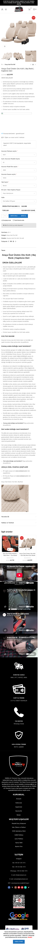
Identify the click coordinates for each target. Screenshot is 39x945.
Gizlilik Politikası (19, 835)
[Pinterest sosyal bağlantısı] (13, 241)
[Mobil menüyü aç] (6, 9)
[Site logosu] (19, 9)
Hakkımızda (18, 803)
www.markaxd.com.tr (21, 471)
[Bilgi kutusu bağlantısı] (19, 669)
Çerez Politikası (19, 839)
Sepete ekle (13, 216)
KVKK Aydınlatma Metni (19, 831)
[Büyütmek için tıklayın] (5, 46)
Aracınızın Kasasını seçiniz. (9, 174)
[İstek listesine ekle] (11, 549)
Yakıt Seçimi (5, 182)
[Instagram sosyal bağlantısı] (15, 887)
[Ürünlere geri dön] (33, 65)
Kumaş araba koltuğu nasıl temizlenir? (13, 423)
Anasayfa (18, 798)
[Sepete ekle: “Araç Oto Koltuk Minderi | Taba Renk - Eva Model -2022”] (8, 549)
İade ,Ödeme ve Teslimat (19, 827)
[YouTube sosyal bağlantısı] (19, 887)
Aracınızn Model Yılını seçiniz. (9, 166)
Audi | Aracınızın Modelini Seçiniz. (10, 159)
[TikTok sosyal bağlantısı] (28, 887)
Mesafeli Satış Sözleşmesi (19, 823)
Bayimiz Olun (18, 846)
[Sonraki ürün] (35, 65)
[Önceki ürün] (31, 65)
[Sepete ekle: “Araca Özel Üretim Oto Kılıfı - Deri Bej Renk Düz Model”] (25, 549)
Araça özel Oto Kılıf (10, 64)
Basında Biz (19, 811)
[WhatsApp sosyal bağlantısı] (16, 241)
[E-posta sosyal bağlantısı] (11, 241)
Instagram (19, 858)
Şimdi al (23, 216)
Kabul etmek (19, 941)
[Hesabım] (2, 9)
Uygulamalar (18, 807)
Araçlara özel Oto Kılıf (13, 238)
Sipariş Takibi (18, 842)
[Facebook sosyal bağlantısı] (9, 241)
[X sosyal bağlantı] (12, 887)
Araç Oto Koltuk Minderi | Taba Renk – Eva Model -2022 (10, 555)
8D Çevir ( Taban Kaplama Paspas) (10, 190)
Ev (2, 64)
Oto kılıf (21, 238)
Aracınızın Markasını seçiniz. (9, 151)
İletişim (19, 815)
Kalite (2, 197)
